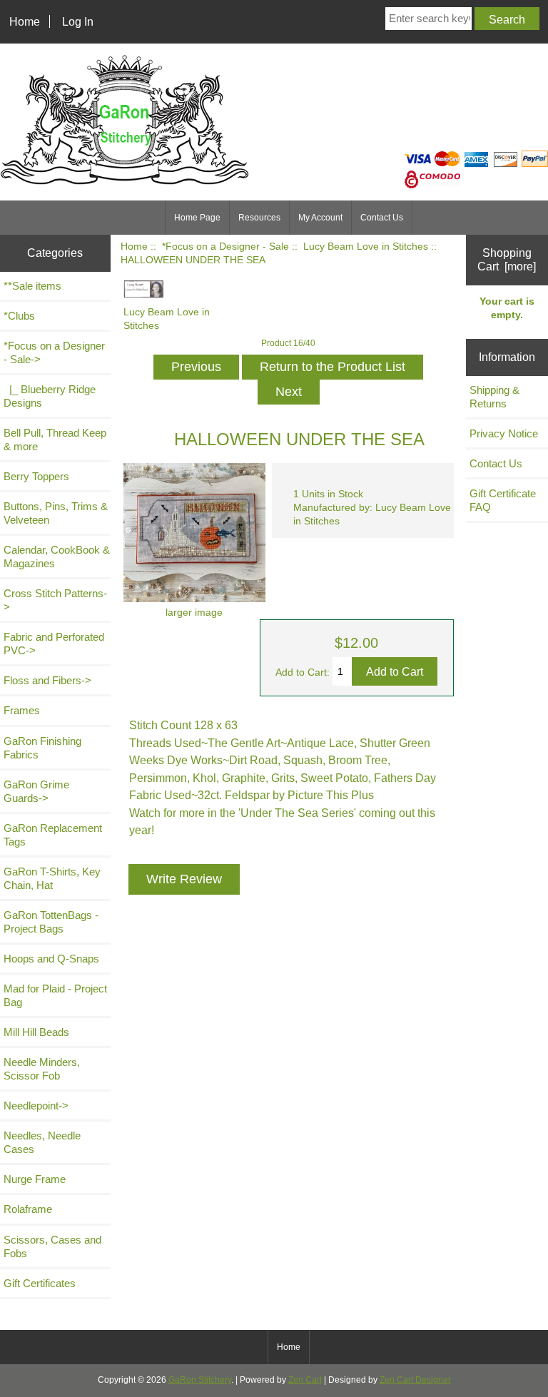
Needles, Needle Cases (42, 1142)
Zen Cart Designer (415, 1380)
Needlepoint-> (36, 1105)
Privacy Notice (504, 433)
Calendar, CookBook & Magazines (57, 556)
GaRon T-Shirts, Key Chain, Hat (52, 878)
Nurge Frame (35, 1179)
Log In (77, 21)
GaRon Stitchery (199, 1380)
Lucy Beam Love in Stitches (365, 246)
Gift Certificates (40, 1283)
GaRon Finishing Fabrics (42, 748)
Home (24, 21)
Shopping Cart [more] (506, 259)
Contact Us (381, 218)
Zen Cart (305, 1380)
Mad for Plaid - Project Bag (55, 995)
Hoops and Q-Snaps (51, 958)
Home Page (197, 218)
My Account (320, 218)
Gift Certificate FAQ (503, 500)
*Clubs (19, 316)
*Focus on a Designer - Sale (225, 246)
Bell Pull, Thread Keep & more (55, 439)
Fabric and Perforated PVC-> (54, 643)
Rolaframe (28, 1209)
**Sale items (32, 286)
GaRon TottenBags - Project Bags (51, 922)
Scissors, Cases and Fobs (52, 1246)
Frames (22, 710)
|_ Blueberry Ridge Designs (50, 396)
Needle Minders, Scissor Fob (42, 1069)
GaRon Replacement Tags (53, 835)
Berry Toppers (36, 476)
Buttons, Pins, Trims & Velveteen (56, 513)
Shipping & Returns (494, 397)
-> (54, 352)
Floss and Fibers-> (47, 680)
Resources (259, 218)
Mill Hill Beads (36, 1032)
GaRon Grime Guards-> (36, 791)
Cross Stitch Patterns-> (55, 600)
